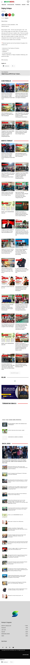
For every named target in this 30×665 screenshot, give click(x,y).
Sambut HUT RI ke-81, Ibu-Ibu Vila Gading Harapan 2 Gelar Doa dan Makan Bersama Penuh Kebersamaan (17, 562)
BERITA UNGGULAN (5, 104)
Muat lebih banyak (14, 373)
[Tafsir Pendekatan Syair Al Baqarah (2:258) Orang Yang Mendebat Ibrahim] (22, 358)
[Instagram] (6, 647)
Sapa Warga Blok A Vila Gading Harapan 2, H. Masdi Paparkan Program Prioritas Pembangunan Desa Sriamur (18, 481)
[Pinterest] (9, 14)
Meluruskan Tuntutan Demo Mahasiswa (15, 521)
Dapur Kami (26, 654)
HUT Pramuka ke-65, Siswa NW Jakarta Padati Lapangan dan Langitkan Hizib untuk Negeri (7, 325)
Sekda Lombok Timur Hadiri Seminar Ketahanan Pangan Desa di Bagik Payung (21, 132)
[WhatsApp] (13, 14)
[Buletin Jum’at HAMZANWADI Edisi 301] (8, 205)
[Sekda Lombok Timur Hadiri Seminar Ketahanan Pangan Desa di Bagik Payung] (22, 125)
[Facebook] (2, 14)
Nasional (4, 85)
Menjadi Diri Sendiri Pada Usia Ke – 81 (15, 595)
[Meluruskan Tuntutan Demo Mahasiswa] (4, 522)
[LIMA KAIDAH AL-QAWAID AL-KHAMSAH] (4, 438)
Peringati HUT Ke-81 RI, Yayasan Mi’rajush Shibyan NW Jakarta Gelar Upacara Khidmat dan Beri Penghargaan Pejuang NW (21, 232)
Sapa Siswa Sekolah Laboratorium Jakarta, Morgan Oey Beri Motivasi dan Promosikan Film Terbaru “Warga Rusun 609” (21, 195)
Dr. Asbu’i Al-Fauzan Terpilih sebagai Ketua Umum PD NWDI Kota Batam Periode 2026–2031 (17, 589)
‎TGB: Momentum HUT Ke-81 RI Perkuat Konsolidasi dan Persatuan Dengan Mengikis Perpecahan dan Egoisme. (18, 542)
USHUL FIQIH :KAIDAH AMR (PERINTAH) (11, 419)
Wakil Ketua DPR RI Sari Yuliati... (11, 74)
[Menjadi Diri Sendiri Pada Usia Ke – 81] (8, 280)
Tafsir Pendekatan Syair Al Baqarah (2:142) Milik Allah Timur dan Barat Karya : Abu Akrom (17, 583)
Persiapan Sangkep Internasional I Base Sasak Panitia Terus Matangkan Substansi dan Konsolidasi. (17, 535)
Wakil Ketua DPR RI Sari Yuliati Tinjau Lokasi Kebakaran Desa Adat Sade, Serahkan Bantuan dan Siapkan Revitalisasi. (17, 467)
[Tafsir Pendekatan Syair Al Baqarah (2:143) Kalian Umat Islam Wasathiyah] (8, 107)
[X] (6, 14)
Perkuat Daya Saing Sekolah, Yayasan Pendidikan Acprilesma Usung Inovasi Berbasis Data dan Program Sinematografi (7, 307)
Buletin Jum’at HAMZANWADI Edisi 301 (15, 514)
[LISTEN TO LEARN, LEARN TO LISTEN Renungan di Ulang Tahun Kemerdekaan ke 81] (8, 224)
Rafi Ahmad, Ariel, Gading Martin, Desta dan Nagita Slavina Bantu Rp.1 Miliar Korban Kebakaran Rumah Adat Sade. (8, 96)
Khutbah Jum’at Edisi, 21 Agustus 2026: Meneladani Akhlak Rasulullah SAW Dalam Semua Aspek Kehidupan (17, 529)
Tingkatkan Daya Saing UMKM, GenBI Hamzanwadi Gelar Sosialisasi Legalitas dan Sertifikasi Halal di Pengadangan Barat (7, 134)
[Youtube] (13, 647)
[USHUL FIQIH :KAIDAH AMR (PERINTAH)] (15, 412)
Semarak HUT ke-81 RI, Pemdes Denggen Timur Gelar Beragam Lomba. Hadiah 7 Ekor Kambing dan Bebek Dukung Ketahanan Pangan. (18, 569)
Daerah (17, 85)
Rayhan (6, 18)
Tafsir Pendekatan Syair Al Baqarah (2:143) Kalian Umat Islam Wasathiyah (7, 114)
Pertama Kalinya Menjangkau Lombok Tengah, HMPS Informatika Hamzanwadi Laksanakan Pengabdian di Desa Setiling (21, 252)
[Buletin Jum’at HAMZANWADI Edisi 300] (8, 337)
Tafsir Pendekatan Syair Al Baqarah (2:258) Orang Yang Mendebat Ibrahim (21, 365)
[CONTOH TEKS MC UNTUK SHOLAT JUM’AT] (4, 431)
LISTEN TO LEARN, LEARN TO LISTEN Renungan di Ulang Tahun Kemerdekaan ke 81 (7, 231)
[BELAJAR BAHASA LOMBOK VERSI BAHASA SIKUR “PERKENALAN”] (4, 425)
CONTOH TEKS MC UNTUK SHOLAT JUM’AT (16, 430)
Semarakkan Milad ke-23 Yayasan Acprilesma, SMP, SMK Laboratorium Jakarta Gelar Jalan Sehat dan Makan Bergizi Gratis (8, 367)
